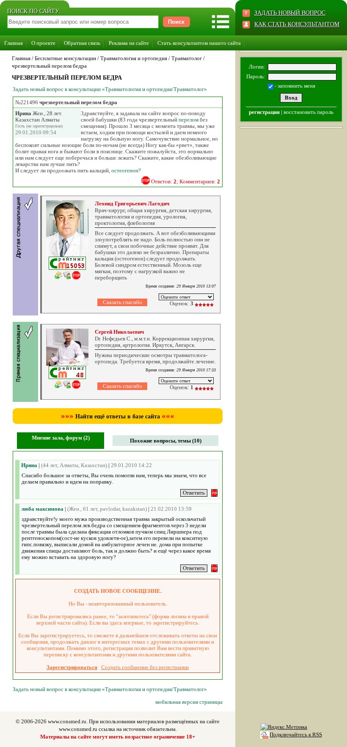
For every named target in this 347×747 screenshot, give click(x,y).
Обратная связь (82, 43)
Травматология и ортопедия (133, 58)
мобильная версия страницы (189, 702)
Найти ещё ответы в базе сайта (117, 416)
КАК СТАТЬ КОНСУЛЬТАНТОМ (296, 24)
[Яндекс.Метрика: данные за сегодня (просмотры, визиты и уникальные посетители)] (284, 727)
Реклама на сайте (129, 43)
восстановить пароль (308, 112)
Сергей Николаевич (119, 332)
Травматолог (186, 58)
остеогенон (124, 170)
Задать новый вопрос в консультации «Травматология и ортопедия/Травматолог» (110, 89)
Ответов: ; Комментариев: (185, 181)
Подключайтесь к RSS (296, 734)
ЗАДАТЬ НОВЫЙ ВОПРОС (289, 13)
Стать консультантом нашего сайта (199, 43)
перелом (188, 119)
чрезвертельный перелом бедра (49, 66)
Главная (13, 43)
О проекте (43, 43)
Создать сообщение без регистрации (145, 667)
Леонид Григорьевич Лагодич (132, 203)
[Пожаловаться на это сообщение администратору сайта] (145, 180)
